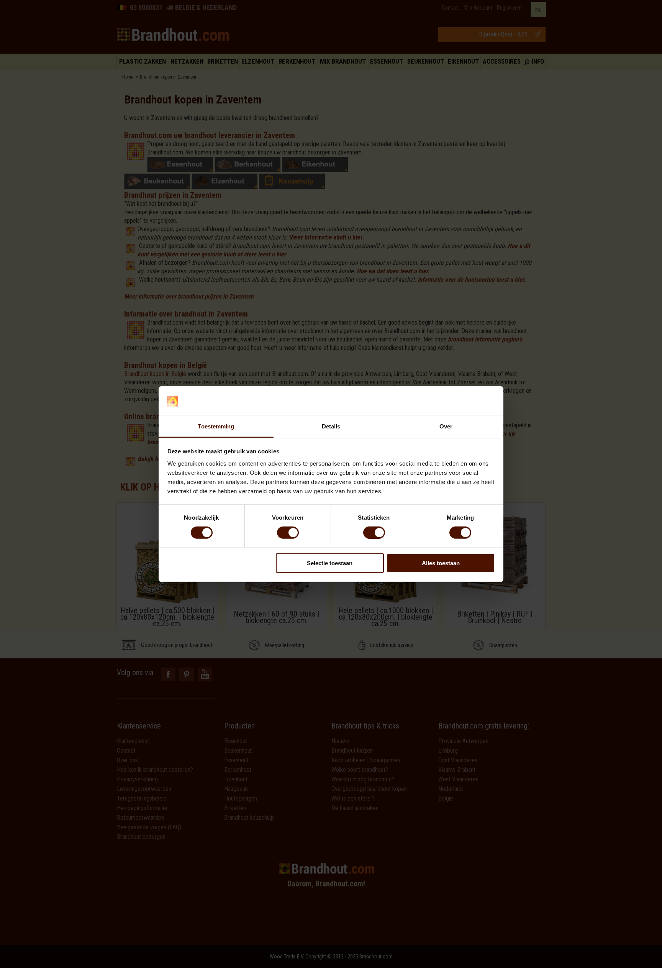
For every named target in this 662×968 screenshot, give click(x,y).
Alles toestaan (441, 563)
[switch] (288, 532)
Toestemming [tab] (216, 426)
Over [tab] (445, 426)
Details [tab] (331, 426)
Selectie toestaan (329, 563)
